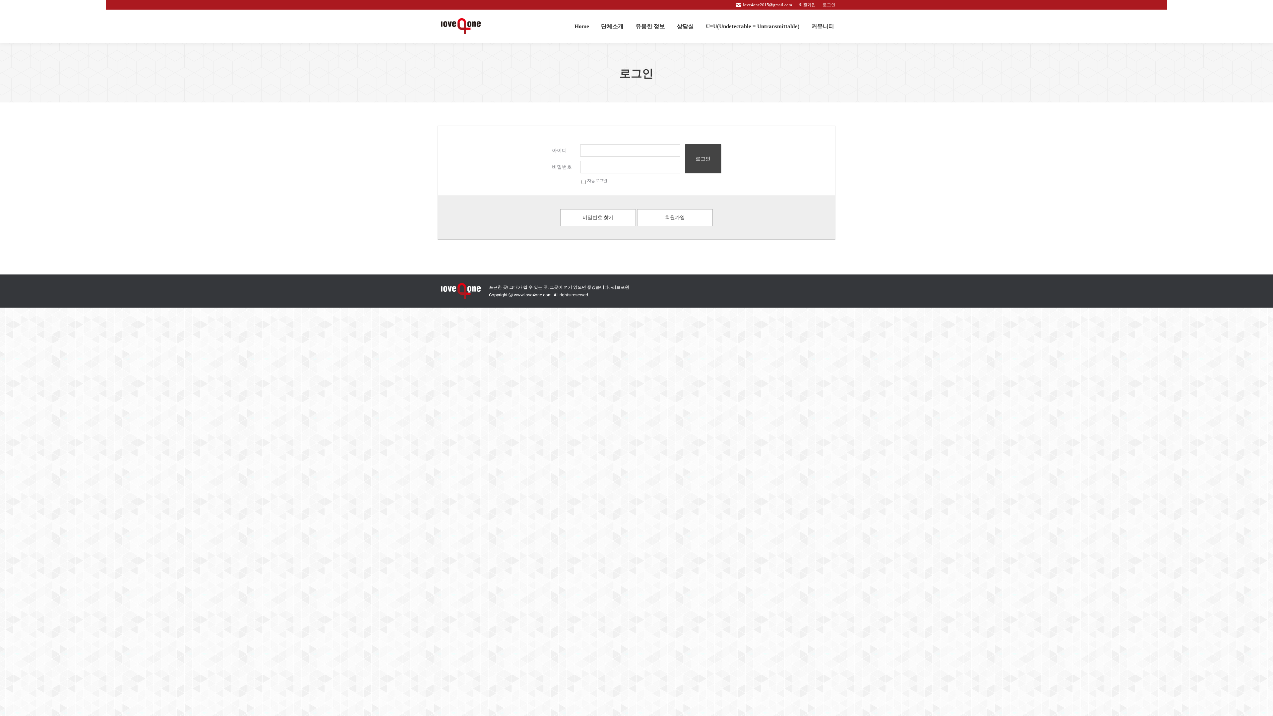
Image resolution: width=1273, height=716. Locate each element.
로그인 (703, 158)
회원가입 (675, 217)
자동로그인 (597, 180)
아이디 (559, 150)
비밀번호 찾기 (598, 217)
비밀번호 (562, 167)
